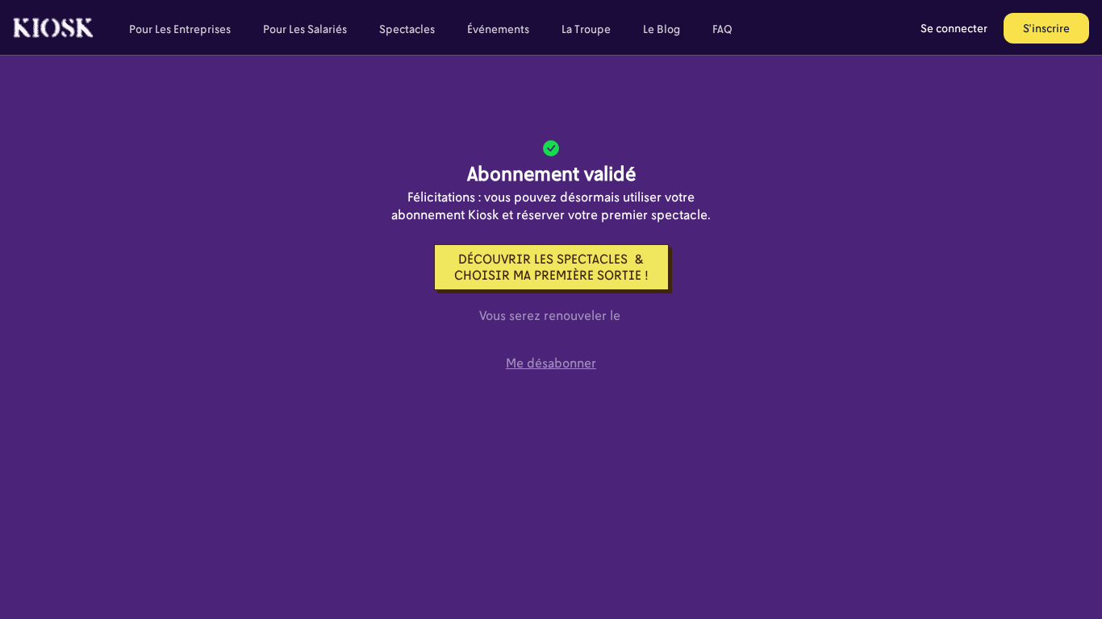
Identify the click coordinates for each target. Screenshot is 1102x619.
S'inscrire (1046, 28)
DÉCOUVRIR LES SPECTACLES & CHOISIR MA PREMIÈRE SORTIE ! (551, 266)
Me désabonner (551, 363)
